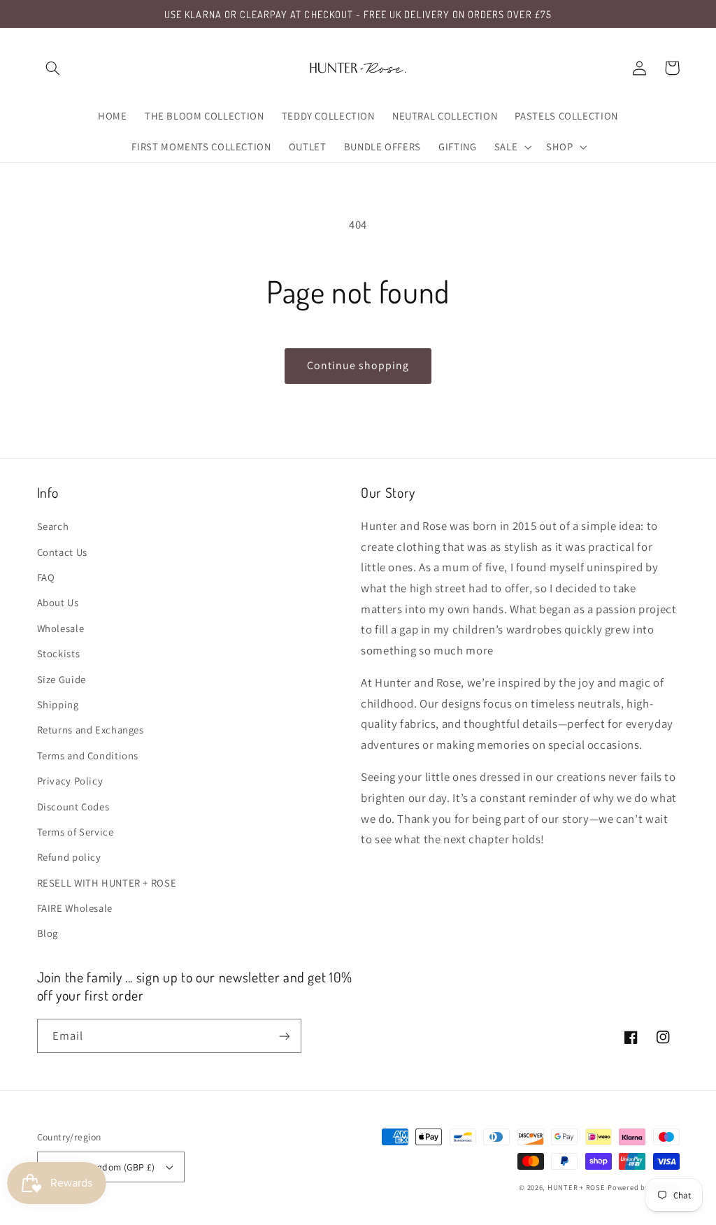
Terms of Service (75, 831)
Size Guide (61, 679)
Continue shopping (358, 365)
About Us (58, 602)
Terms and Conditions (88, 755)
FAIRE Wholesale (75, 908)
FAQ (46, 577)
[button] (53, 68)
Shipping (58, 704)
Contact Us (62, 552)
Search (53, 526)
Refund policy (69, 857)
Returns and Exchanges (90, 729)
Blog (48, 933)
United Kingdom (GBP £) (103, 1167)
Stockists (58, 653)
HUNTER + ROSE (576, 1187)
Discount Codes (73, 806)
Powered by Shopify (643, 1187)
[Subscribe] (284, 1036)
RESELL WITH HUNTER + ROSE (107, 882)
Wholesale (61, 628)
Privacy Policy (70, 780)
